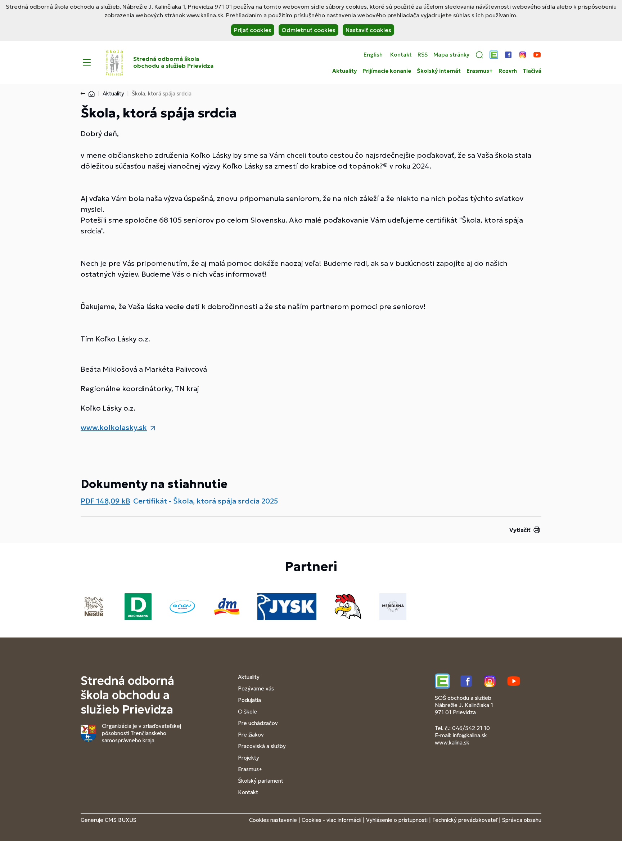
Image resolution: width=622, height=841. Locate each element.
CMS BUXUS (120, 820)
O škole (247, 711)
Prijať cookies (252, 29)
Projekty (248, 757)
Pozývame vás (256, 688)
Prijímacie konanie (386, 71)
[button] (479, 54)
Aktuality (344, 71)
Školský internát (439, 71)
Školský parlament (260, 780)
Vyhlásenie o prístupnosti (397, 820)
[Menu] (87, 62)
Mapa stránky (451, 55)
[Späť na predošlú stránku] (84, 93)
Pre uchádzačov (258, 723)
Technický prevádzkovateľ (464, 820)
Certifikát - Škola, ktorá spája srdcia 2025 (205, 501)
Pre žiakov (251, 734)
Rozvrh (508, 71)
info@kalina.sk (470, 735)
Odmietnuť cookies (308, 29)
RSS (423, 55)
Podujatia (249, 700)
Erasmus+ (479, 71)
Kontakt (401, 55)
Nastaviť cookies (368, 29)
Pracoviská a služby (262, 746)
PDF (105, 501)
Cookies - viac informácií (331, 820)
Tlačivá (532, 71)
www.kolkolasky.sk (114, 427)
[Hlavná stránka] (91, 93)
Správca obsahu (521, 820)
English (373, 55)
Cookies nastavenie (273, 820)
